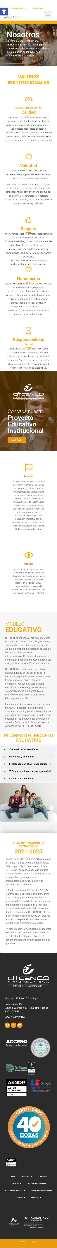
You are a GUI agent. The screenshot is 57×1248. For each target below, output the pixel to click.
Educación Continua (13, 1190)
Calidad (19, 1197)
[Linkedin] (19, 1025)
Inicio (13, 1176)
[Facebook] (7, 1025)
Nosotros (25, 1176)
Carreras (15, 1183)
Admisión (42, 1176)
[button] (4, 11)
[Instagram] (13, 1025)
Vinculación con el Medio (41, 1190)
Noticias (34, 1197)
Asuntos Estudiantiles (37, 1183)
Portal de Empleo (37, 8)
